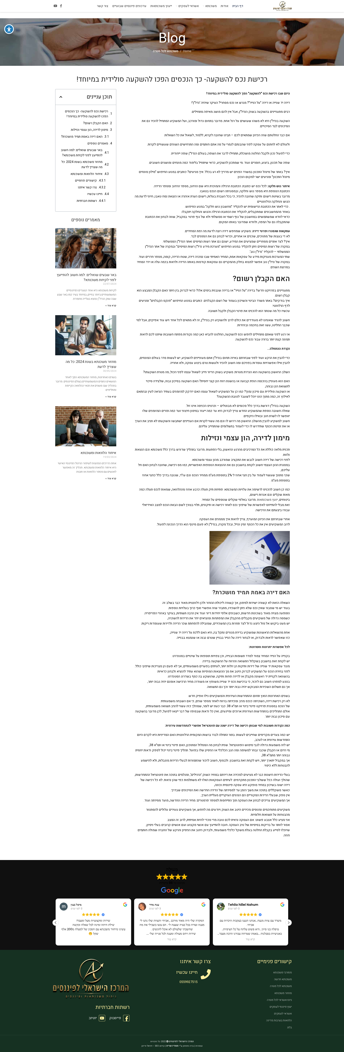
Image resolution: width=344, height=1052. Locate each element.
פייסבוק (115, 1018)
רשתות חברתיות (87, 200)
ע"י (174, 1046)
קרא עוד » (110, 305)
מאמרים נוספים (97, 143)
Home (187, 51)
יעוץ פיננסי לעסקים (281, 1007)
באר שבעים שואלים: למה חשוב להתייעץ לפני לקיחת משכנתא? (81, 153)
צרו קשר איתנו (87, 187)
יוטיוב (93, 1018)
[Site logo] (282, 5)
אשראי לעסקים (283, 1013)
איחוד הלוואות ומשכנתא (86, 174)
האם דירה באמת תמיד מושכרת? (81, 136)
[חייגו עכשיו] (206, 974)
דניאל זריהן (147, 1046)
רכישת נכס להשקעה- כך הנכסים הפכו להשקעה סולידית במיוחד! (86, 114)
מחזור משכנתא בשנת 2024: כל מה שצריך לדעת (81, 164)
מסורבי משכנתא (282, 972)
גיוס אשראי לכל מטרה (279, 1000)
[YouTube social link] (55, 6)
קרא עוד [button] (172, 939)
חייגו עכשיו (94, 194)
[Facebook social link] (61, 6)
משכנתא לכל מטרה (165, 51)
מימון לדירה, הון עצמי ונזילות (89, 129)
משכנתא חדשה (283, 979)
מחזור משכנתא (283, 993)
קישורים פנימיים (86, 180)
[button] (60, 96)
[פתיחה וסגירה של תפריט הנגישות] (9, 29)
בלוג (289, 1027)
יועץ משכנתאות (267, 499)
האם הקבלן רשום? (95, 123)
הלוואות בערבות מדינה (279, 1020)
